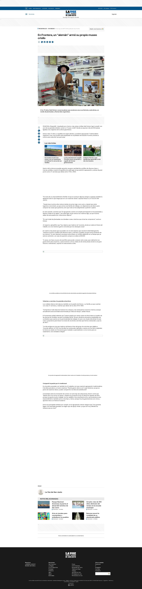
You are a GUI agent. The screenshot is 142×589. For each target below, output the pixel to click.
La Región (44, 8)
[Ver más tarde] (39, 42)
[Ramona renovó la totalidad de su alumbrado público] (78, 516)
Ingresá (114, 14)
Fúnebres (57, 8)
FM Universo (113, 8)
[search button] (26, 8)
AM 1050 (100, 8)
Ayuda (77, 581)
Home (30, 8)
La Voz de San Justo (53, 492)
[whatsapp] (42, 42)
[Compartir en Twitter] (47, 42)
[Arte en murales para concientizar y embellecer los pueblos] (44, 516)
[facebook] (44, 42)
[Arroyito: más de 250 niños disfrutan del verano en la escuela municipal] (78, 504)
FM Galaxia (106, 8)
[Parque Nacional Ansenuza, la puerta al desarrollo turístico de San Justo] (44, 504)
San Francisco (37, 8)
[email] (50, 42)
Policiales (51, 8)
